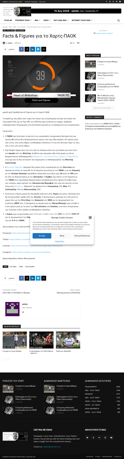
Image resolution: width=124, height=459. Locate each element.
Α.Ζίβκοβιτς (71, 156)
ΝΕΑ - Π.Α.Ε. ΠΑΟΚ (19, 27)
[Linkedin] (32, 49)
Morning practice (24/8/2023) (68, 293)
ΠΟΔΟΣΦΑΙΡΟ (20, 30)
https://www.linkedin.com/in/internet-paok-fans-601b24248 (36, 246)
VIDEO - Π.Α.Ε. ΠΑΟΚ (36, 347)
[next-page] (8, 359)
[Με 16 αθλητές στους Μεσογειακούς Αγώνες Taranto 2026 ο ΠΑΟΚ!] (90, 98)
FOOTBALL (13, 266)
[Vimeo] (116, 1)
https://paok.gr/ (27, 307)
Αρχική (5, 27)
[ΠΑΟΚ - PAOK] (17, 11)
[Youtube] (120, 1)
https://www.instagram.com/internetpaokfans (31, 252)
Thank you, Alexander (63, 351)
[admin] (4, 43)
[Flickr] (99, 437)
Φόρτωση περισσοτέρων (102, 108)
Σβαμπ (62, 156)
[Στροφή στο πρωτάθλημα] (15, 340)
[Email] (43, 49)
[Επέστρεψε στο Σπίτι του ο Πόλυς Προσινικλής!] (90, 75)
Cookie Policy (59, 241)
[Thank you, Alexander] (68, 340)
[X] (113, 1)
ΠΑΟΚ (21, 266)
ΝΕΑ (10, 27)
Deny (62, 236)
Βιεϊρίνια (19, 186)
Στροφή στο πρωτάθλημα (12, 351)
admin (10, 43)
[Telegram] (38, 49)
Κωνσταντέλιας (51, 156)
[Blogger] (87, 437)
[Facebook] (106, 1)
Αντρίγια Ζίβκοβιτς (15, 167)
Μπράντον (38, 156)
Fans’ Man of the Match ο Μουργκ (16, 293)
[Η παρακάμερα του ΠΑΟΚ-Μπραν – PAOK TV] (41, 340)
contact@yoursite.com (52, 447)
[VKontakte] (111, 437)
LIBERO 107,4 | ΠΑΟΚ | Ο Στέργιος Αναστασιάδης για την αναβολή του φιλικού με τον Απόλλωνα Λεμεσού (102, 126)
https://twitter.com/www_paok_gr (24, 239)
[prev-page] (4, 359)
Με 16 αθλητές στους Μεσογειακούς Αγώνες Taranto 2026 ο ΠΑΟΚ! (106, 98)
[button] (90, 217)
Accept (42, 236)
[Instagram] (109, 1)
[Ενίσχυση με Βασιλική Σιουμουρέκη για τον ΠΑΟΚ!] (90, 87)
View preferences (82, 236)
